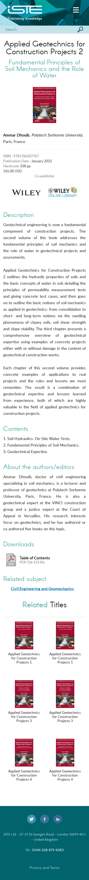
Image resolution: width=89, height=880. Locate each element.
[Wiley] (26, 191)
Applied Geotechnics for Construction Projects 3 (24, 716)
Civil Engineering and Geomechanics (42, 588)
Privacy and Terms (44, 867)
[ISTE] (31, 9)
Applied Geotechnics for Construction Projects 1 (24, 658)
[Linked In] (57, 819)
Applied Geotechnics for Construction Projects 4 (24, 775)
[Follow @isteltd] (31, 819)
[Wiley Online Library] (62, 191)
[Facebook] (44, 819)
